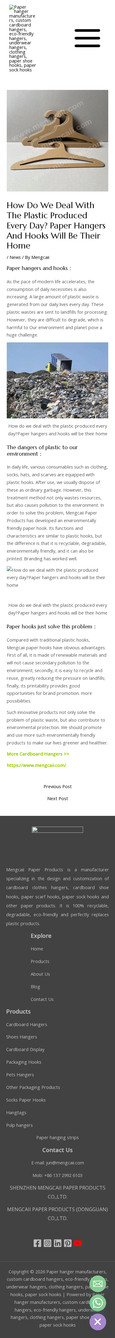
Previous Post (58, 786)
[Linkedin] (57, 1243)
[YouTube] (78, 1243)
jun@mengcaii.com (65, 1162)
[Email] (98, 1284)
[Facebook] (37, 1243)
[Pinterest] (67, 1243)
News (15, 257)
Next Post (57, 798)
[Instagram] (47, 1243)
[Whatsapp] (98, 1303)
